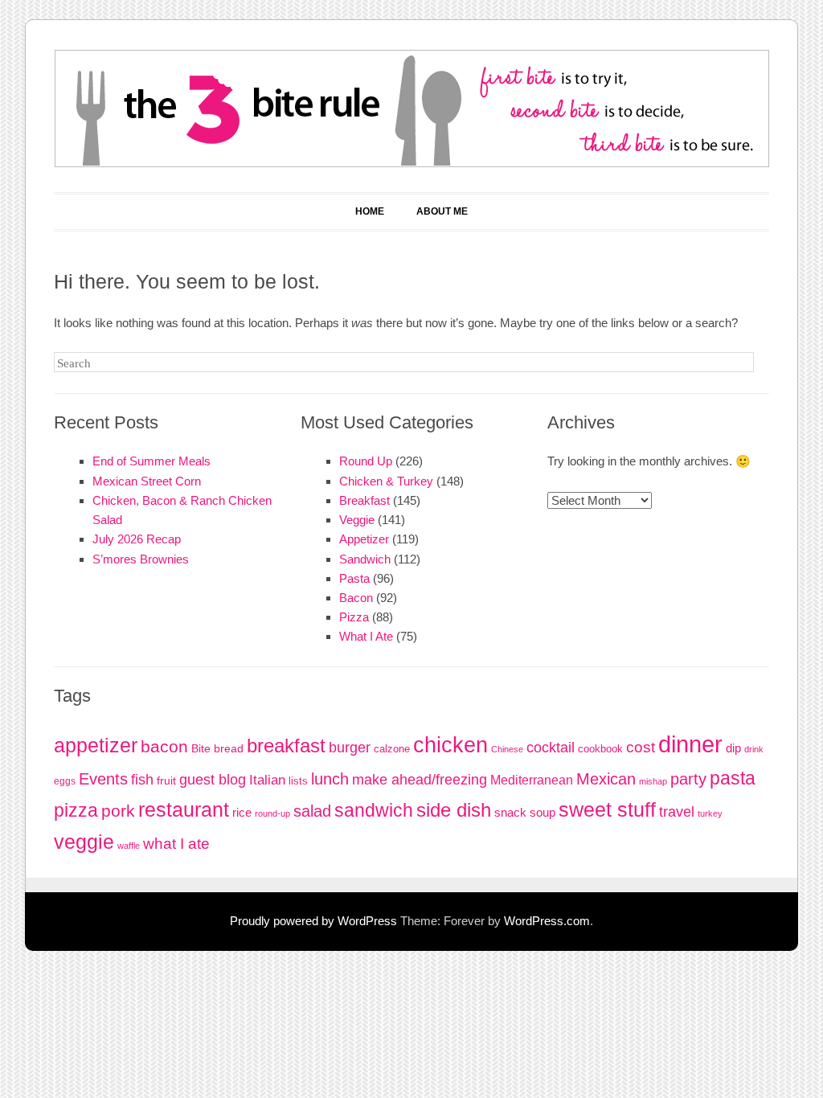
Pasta (354, 578)
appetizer (95, 745)
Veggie (357, 519)
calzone (392, 749)
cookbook (600, 749)
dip (733, 748)
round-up (272, 813)
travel (676, 812)
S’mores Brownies (140, 559)
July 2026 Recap (136, 539)
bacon (164, 746)
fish (142, 779)
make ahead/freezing (419, 780)
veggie (84, 841)
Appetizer (364, 539)
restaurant (183, 809)
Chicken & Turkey (386, 481)
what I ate (176, 843)
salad (312, 811)
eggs (65, 781)
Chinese (507, 749)
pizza (76, 810)
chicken (450, 745)
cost (640, 747)
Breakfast (364, 500)
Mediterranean (531, 780)
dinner (690, 744)
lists (298, 781)
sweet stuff (607, 810)
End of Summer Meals (151, 461)
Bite (201, 749)
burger (350, 748)
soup (542, 812)
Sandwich (365, 559)
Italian (267, 780)
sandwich (373, 810)
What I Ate (366, 636)
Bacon (356, 597)
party (688, 779)
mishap (653, 781)
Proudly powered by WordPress (313, 921)
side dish (453, 810)
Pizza (354, 617)
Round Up (365, 461)
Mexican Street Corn (146, 481)
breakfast (286, 745)
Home (369, 211)
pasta (732, 778)
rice (242, 812)
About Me (442, 211)
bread (229, 749)
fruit (166, 781)
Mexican (606, 779)
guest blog (212, 780)
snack (510, 812)
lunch (330, 779)
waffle (128, 845)
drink (754, 749)
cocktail (550, 747)
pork (118, 811)
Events (103, 779)
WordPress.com (547, 921)
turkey (710, 813)
